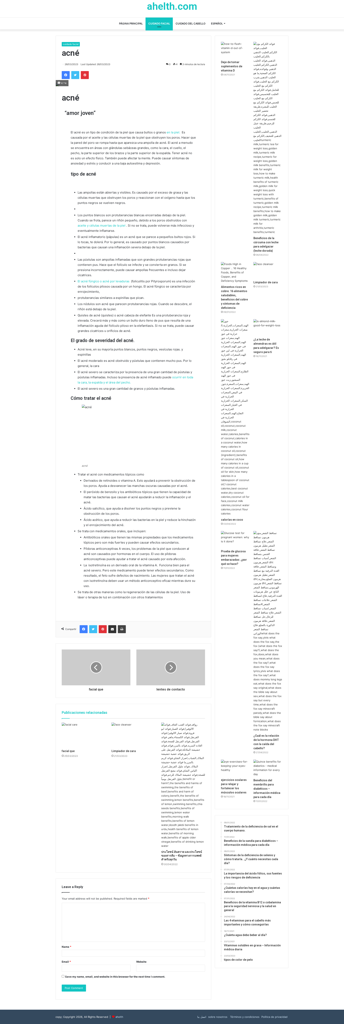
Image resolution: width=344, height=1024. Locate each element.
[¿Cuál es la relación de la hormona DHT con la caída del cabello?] (267, 631)
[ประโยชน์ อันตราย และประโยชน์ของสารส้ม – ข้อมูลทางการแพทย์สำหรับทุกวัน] (183, 785)
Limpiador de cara (123, 751)
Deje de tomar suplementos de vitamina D (231, 66)
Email (66, 961)
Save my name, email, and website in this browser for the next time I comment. (115, 976)
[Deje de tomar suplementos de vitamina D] (235, 50)
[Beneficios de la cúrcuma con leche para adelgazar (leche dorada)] (267, 138)
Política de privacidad (274, 1016)
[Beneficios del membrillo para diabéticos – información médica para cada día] (267, 768)
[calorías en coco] (235, 417)
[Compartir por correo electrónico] (112, 629)
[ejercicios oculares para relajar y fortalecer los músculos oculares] (235, 768)
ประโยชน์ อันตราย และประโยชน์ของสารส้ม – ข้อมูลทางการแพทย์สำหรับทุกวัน (181, 855)
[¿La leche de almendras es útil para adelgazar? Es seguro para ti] (267, 327)
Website (141, 961)
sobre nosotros (217, 1016)
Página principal (131, 23)
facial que (68, 751)
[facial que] (84, 735)
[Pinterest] (85, 75)
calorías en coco (232, 519)
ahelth (119, 1016)
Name (66, 946)
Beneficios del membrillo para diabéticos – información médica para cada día (266, 789)
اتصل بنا (201, 1016)
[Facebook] (66, 75)
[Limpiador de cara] (133, 735)
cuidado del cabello (190, 23)
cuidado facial (159, 23)
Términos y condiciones (244, 1016)
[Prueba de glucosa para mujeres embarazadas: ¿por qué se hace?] (235, 539)
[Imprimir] (122, 629)
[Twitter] (75, 75)
